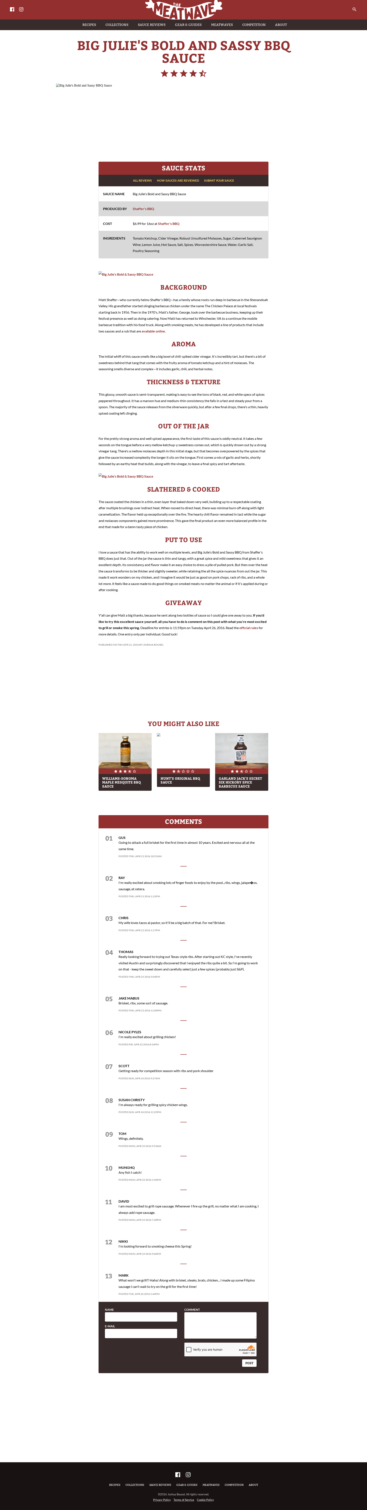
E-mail (110, 1326)
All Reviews (142, 180)
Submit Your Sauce (219, 180)
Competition (234, 1484)
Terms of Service (184, 1500)
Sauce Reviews (160, 1484)
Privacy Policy (162, 1500)
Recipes (114, 1484)
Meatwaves (211, 1484)
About (253, 1484)
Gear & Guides (187, 1484)
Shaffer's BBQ (143, 209)
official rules (248, 628)
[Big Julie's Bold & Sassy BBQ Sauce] (126, 274)
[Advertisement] (183, 123)
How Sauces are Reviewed (178, 180)
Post (249, 1363)
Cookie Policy (205, 1500)
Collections (135, 1484)
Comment (192, 1309)
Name (109, 1309)
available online (153, 331)
